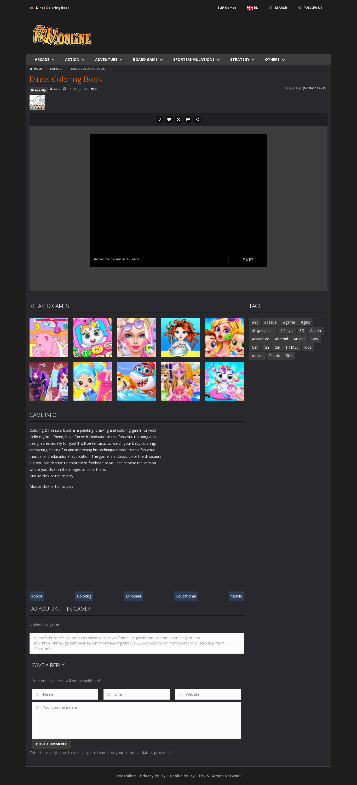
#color (36, 596)
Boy (314, 338)
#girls (305, 322)
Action (72, 59)
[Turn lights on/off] (160, 120)
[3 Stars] (293, 88)
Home (38, 69)
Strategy (239, 59)
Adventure (106, 59)
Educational (186, 596)
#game (289, 322)
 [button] (188, 120)
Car (255, 347)
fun (266, 347)
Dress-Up (56, 69)
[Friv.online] (62, 34)
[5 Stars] (300, 88)
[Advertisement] (232, 32)
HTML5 (292, 347)
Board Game (145, 59)
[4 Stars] (297, 88)
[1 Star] (287, 88)
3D (302, 330)
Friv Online (126, 775)
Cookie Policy (182, 775)
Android (281, 338)
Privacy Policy (153, 775)
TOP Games (227, 7)
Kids (307, 347)
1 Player (287, 330)
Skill (289, 355)
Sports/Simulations (194, 59)
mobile (236, 596)
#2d (255, 322)
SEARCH (281, 7)
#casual (270, 322)
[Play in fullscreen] (178, 120)
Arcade (42, 59)
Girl (277, 347)
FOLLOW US (312, 7)
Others (272, 59)
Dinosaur (133, 596)
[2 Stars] (290, 88)
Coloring (84, 596)
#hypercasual (263, 330)
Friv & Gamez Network (220, 775)
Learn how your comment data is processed (134, 752)
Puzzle (274, 355)
